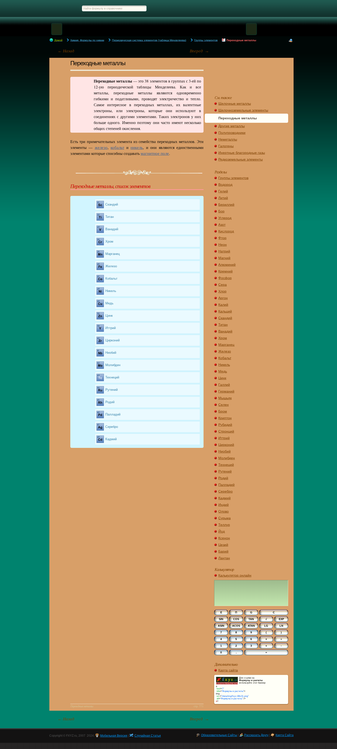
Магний (224, 258)
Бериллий (226, 205)
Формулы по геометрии (201, 8)
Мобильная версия (113, 735)
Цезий (223, 545)
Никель (110, 291)
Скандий (111, 204)
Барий (223, 551)
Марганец (112, 254)
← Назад (66, 51)
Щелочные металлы (234, 103)
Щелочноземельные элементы (243, 110)
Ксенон (224, 538)
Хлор (222, 291)
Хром (109, 241)
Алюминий (227, 265)
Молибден (112, 365)
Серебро (111, 427)
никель (137, 147)
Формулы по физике (228, 8)
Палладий (112, 414)
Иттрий (110, 328)
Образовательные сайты (219, 735)
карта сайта (285, 735)
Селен (223, 405)
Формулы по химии (251, 8)
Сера (222, 285)
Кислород (226, 231)
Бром (222, 411)
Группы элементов (233, 178)
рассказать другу (256, 735)
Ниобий (110, 352)
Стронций (226, 431)
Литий (223, 198)
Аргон (223, 298)
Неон (222, 245)
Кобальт (111, 278)
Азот (221, 225)
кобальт (117, 147)
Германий (226, 391)
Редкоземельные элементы (240, 159)
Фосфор (225, 278)
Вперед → (199, 51)
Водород (225, 185)
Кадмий (111, 439)
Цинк (109, 315)
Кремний (225, 271)
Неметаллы (227, 139)
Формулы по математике (171, 8)
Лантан (224, 558)
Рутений (111, 390)
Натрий (224, 251)
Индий (223, 505)
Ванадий (111, 229)
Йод (221, 531)
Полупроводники (231, 133)
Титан (109, 217)
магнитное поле (155, 153)
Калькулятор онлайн (234, 575)
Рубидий (225, 425)
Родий (109, 402)
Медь (109, 303)
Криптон (225, 418)
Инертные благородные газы (241, 153)
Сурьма (224, 518)
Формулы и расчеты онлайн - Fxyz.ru (60, 8)
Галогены (226, 146)
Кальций (225, 311)
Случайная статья (251, 74)
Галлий (224, 385)
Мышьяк (225, 398)
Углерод (224, 218)
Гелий (223, 191)
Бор (221, 211)
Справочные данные (275, 8)
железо (101, 147)
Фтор (222, 238)
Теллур (224, 525)
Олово (223, 511)
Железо (111, 266)
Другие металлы (231, 126)
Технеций (112, 377)
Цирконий (112, 340)
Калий (223, 305)
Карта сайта (228, 670)
